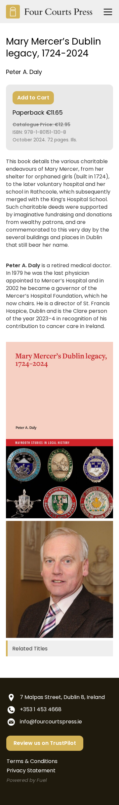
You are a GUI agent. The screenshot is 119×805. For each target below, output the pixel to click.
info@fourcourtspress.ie (51, 721)
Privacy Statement (31, 770)
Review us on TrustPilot (45, 743)
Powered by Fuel (27, 780)
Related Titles (30, 648)
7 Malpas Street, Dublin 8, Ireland (62, 697)
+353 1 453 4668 (40, 709)
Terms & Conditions (32, 761)
